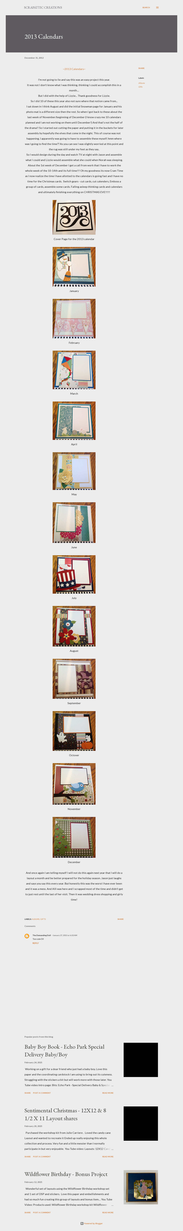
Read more (107, 1093)
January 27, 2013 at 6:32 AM (65, 935)
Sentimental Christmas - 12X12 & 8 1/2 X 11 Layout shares (65, 1114)
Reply (36, 943)
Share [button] (141, 68)
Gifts (140, 87)
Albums (141, 83)
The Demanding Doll (42, 935)
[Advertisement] (70, 1002)
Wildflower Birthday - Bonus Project (66, 1174)
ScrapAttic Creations (43, 7)
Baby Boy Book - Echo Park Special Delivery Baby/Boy (64, 1050)
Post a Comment (42, 1093)
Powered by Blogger (93, 1223)
